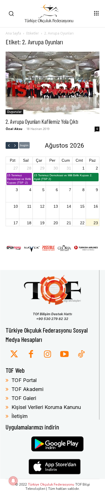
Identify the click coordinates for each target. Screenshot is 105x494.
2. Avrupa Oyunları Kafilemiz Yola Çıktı (42, 121)
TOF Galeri (23, 398)
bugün (24, 145)
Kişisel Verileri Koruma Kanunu (46, 407)
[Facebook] (30, 354)
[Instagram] (47, 354)
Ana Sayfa (13, 33)
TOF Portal (24, 380)
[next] (15, 145)
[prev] (9, 145)
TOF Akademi (27, 389)
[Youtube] (64, 354)
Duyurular (14, 112)
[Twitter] (14, 354)
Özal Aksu (14, 129)
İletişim (19, 416)
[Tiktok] (81, 354)
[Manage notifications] (13, 480)
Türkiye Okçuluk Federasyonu (51, 484)
